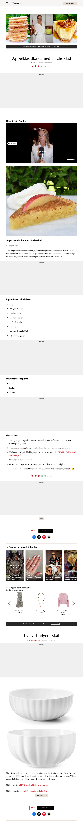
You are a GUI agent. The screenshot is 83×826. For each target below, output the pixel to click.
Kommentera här (45, 808)
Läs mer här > (55, 46)
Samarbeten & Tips (33, 640)
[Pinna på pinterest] (44, 537)
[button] (15, 565)
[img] (33, 531)
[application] (41, 143)
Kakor (33, 63)
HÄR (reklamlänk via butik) (34, 791)
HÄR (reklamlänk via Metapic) (34, 785)
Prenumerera (69, 3)
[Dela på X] (39, 537)
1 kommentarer (46, 531)
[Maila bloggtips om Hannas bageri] (49, 537)
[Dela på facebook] (34, 537)
